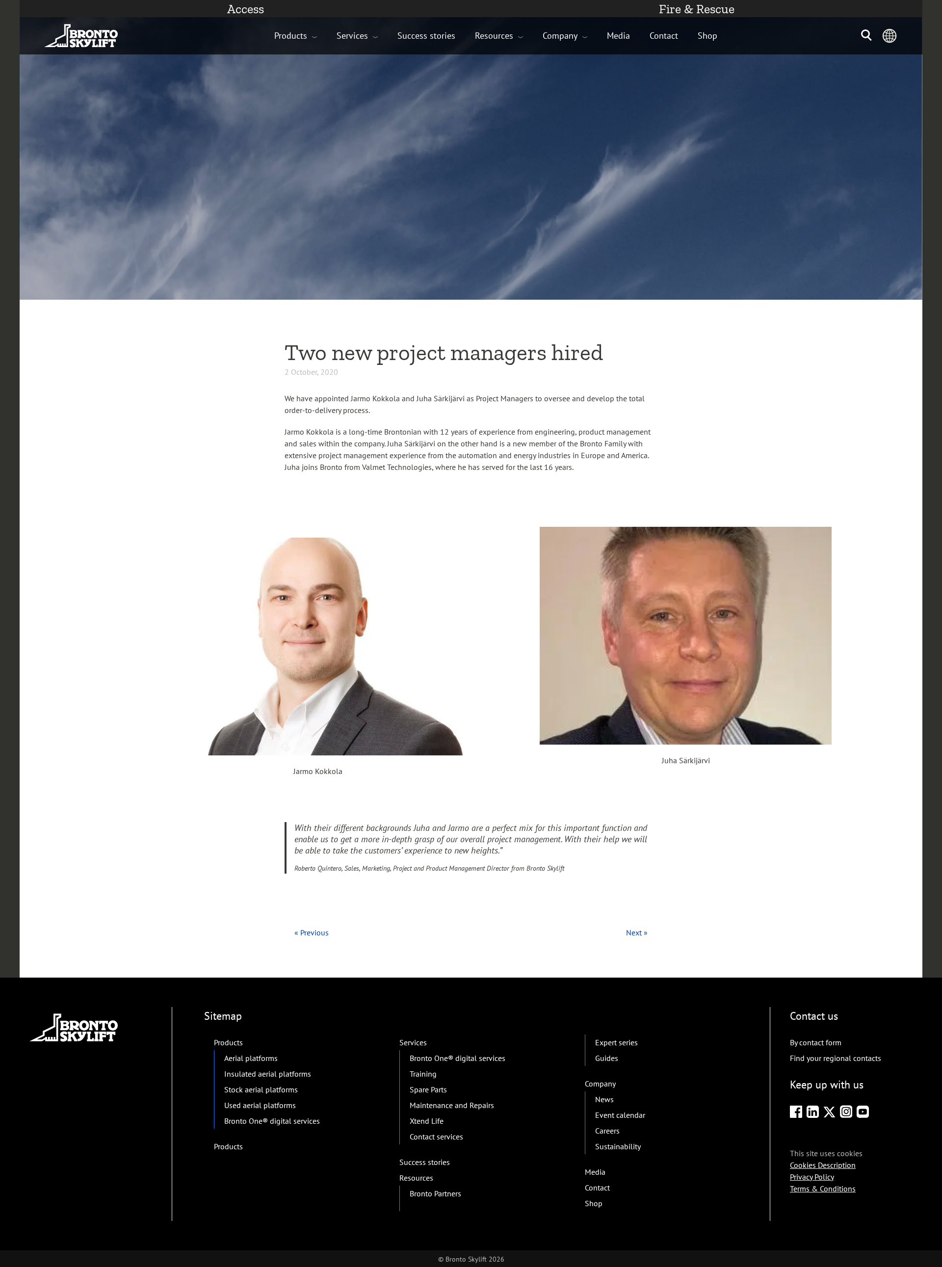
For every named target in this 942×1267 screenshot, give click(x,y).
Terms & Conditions (823, 1188)
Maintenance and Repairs (452, 1105)
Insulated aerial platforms (267, 1074)
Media (618, 35)
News (604, 1099)
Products (290, 35)
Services (352, 35)
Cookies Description (823, 1165)
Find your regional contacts (835, 1058)
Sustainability (618, 1146)
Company (560, 35)
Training (423, 1074)
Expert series (616, 1042)
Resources (494, 35)
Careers (607, 1131)
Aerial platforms (251, 1058)
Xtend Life (427, 1121)
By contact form (815, 1042)
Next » (637, 932)
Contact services (436, 1136)
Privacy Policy (812, 1177)
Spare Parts (428, 1089)
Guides (606, 1058)
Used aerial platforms (260, 1105)
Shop (707, 35)
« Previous (311, 932)
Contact (664, 35)
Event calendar (620, 1115)
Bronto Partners (435, 1193)
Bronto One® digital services (272, 1121)
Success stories (426, 35)
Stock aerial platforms (261, 1089)
